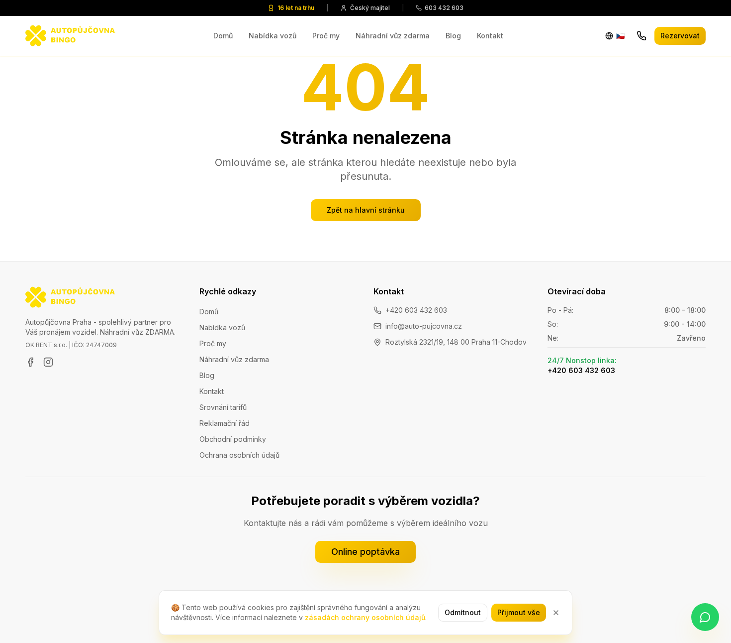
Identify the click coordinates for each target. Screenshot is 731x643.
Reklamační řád (224, 423)
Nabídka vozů (272, 35)
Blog (453, 35)
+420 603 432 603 (416, 310)
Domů (223, 35)
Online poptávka (365, 551)
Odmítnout (463, 612)
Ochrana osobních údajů (239, 455)
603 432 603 (444, 7)
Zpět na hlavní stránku (366, 210)
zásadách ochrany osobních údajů (365, 617)
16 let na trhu (295, 7)
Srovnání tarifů (223, 407)
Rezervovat (680, 35)
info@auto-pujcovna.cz (423, 326)
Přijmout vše (518, 612)
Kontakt (490, 35)
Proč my (326, 35)
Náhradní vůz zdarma (393, 35)
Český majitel (370, 7)
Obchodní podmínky (232, 439)
